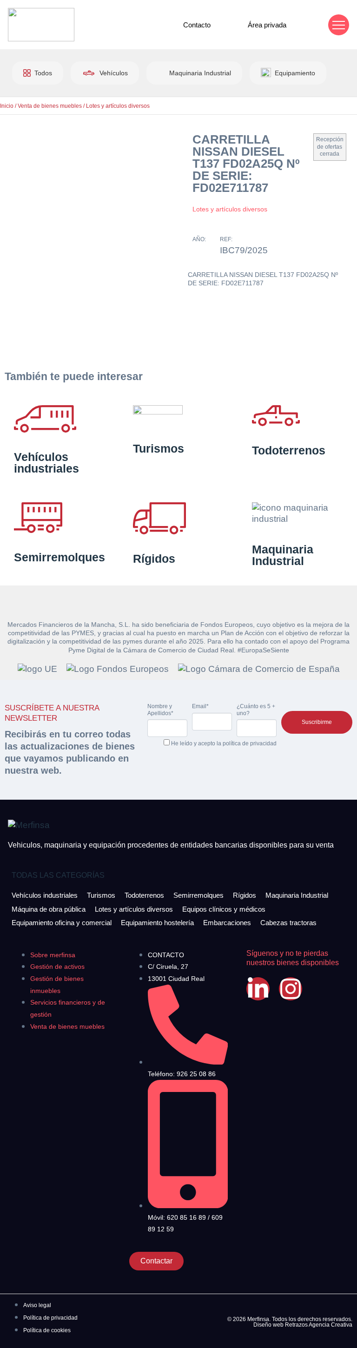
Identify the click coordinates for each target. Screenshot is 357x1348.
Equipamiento (295, 73)
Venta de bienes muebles (50, 106)
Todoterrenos (288, 450)
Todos (43, 73)
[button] (338, 24)
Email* (200, 706)
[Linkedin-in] (258, 988)
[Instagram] (290, 988)
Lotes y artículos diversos (118, 106)
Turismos (158, 448)
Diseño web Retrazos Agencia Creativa (302, 1325)
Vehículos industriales (46, 462)
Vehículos (113, 73)
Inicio (6, 106)
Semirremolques (59, 557)
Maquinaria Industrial (200, 73)
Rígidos (154, 558)
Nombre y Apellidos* (160, 709)
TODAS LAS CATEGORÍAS (58, 875)
